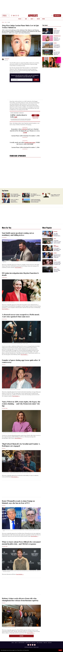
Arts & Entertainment (56, 246)
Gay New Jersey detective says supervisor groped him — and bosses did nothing (57, 55)
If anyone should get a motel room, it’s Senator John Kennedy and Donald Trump (57, 264)
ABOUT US (16, 642)
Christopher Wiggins (5, 408)
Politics (19, 18)
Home (3, 22)
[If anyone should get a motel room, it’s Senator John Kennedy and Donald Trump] (47, 262)
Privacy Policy (19, 650)
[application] (51, 62)
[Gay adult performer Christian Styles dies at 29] (47, 233)
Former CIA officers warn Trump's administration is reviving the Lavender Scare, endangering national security (14, 202)
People (9, 22)
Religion (55, 267)
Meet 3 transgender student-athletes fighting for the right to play (15, 195)
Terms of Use (26, 650)
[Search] (52, 15)
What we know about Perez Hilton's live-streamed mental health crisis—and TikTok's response (21, 543)
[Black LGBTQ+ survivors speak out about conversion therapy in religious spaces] (47, 269)
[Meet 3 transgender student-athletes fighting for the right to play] (6, 195)
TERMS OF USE (45, 642)
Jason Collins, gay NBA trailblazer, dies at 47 (55, 195)
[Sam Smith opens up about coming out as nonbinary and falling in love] (21, 250)
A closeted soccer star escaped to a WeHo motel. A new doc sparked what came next (21, 315)
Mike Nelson (25, 432)
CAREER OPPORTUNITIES (21, 642)
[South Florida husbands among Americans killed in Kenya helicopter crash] (26, 200)
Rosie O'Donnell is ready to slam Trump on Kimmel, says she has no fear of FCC (18, 502)
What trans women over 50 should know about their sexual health (57, 40)
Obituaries (55, 231)
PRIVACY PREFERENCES (40, 642)
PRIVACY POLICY (34, 642)
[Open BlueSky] (14, 15)
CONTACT (12, 642)
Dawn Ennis (4, 364)
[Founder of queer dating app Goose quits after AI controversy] (21, 377)
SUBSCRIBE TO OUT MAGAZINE (5, 15)
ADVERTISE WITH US (28, 642)
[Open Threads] (16, 15)
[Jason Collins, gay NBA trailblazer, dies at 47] (46, 195)
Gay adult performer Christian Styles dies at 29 (57, 235)
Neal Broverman (7, 58)
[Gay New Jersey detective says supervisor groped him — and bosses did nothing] (47, 52)
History (38, 18)
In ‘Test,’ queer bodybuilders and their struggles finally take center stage (57, 250)
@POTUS (24, 129)
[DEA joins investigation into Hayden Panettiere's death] (21, 290)
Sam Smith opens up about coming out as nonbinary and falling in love (18, 234)
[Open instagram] (18, 15)
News (26, 18)
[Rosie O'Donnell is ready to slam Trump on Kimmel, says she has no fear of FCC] (21, 518)
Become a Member (35, 115)
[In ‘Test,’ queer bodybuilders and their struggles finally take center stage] (47, 248)
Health (32, 18)
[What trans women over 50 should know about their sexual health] (47, 38)
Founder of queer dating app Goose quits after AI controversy (21, 361)
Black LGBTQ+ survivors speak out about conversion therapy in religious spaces (57, 272)
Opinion (43, 18)
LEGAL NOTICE (50, 642)
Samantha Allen (4, 237)
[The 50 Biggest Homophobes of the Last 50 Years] (26, 195)
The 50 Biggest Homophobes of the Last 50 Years (35, 195)
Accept (60, 650)
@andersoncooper (29, 142)
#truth (25, 132)
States (55, 238)
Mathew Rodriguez (5, 277)
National (55, 28)
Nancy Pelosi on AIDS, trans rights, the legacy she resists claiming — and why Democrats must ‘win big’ (21, 403)
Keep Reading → (18, 267)
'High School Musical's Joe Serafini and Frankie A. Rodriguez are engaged (21, 445)
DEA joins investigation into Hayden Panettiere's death (20, 274)
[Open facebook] (12, 15)
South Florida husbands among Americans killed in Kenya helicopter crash (36, 201)
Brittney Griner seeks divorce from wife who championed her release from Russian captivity (20, 599)
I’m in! (36, 79)
